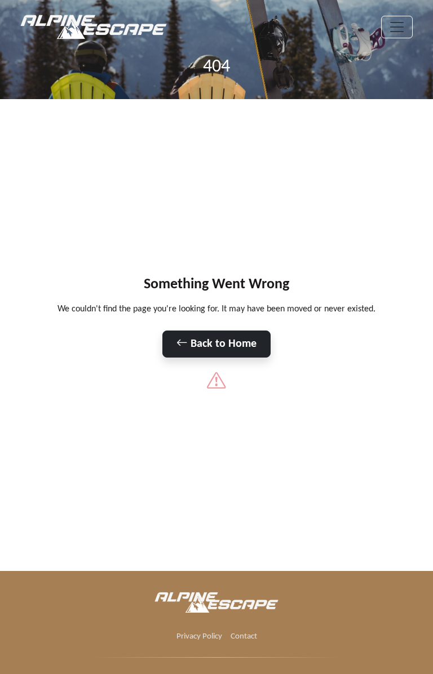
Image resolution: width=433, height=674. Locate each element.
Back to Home (222, 344)
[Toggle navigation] (397, 27)
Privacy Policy (199, 636)
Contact (244, 636)
